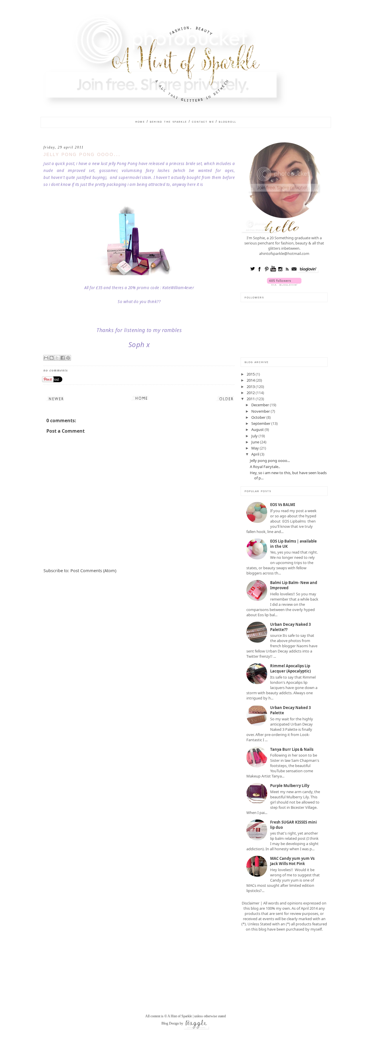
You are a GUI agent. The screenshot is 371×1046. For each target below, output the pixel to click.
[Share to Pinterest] (68, 358)
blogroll (227, 121)
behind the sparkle (168, 121)
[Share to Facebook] (63, 358)
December (260, 404)
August (258, 429)
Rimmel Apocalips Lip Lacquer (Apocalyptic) (290, 668)
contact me (203, 121)
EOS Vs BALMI (282, 504)
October (258, 417)
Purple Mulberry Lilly (289, 785)
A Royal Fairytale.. (265, 466)
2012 (251, 392)
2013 (251, 386)
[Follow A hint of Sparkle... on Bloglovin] (284, 284)
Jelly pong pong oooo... (82, 154)
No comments (55, 370)
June (255, 442)
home (140, 121)
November (261, 411)
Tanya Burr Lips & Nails (291, 749)
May (255, 448)
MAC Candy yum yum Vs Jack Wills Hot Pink (292, 861)
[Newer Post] (56, 398)
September (261, 423)
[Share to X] (57, 358)
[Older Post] (226, 398)
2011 (251, 398)
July (255, 435)
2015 (251, 374)
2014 (251, 380)
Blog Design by (172, 1023)
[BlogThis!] (51, 358)
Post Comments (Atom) (93, 570)
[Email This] (46, 358)
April (255, 454)
